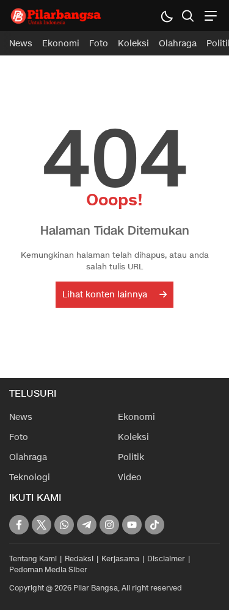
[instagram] (109, 524)
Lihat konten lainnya (104, 294)
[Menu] (209, 15)
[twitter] (41, 524)
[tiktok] (154, 524)
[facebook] (19, 524)
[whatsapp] (64, 524)
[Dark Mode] (166, 15)
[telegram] (86, 524)
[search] (187, 15)
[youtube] (132, 524)
